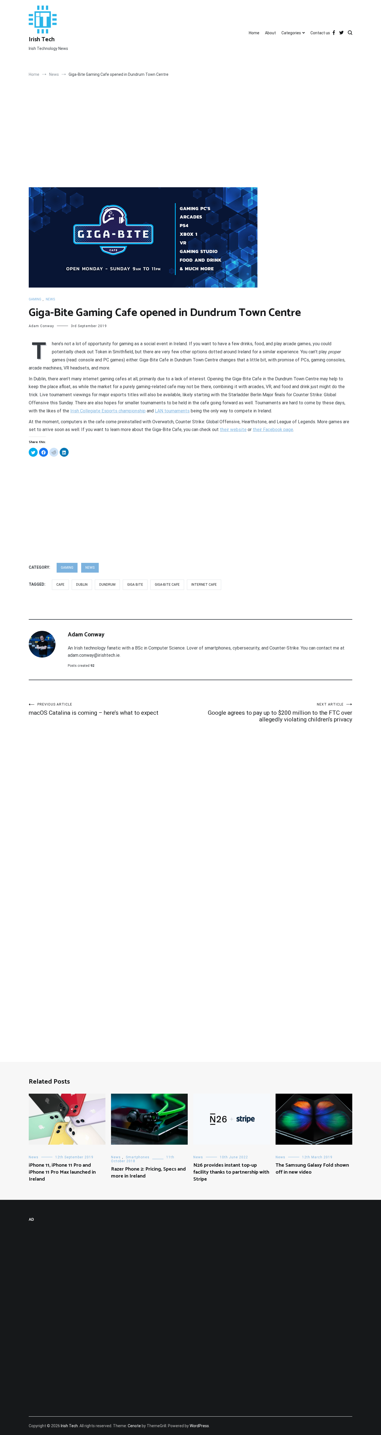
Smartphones (137, 1157)
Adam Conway (41, 326)
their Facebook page (273, 429)
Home (254, 33)
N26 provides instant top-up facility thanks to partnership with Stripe (231, 1172)
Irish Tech (42, 39)
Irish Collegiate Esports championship (108, 411)
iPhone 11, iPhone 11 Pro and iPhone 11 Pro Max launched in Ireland (62, 1172)
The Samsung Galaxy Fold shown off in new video (312, 1168)
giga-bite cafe (167, 585)
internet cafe (204, 585)
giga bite (135, 585)
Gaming (35, 299)
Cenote (134, 1426)
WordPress (199, 1426)
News (50, 299)
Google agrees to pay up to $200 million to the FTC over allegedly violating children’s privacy (280, 712)
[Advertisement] (190, 146)
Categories (291, 33)
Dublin (82, 585)
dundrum (107, 585)
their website (233, 429)
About (270, 33)
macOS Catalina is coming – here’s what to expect (93, 709)
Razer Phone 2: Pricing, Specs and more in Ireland (148, 1172)
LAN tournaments (172, 411)
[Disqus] (190, 814)
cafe (60, 585)
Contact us (320, 33)
